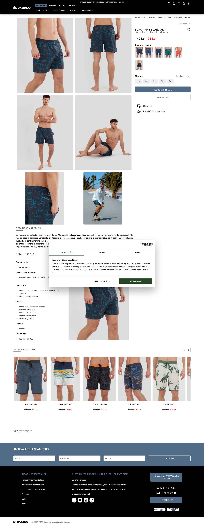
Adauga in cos (163, 89)
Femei (52, 5)
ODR (24, 499)
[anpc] (160, 509)
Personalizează (100, 281)
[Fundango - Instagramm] (86, 500)
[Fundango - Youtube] (80, 500)
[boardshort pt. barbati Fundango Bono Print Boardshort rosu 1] (178, 52)
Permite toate (135, 281)
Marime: (139, 76)
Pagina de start (140, 17)
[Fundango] (22, 7)
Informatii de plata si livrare (33, 485)
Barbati (41, 5)
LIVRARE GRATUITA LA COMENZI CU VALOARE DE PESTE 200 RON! (102, 2)
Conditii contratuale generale (33, 489)
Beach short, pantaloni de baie (179, 17)
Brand (72, 5)
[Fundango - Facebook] (74, 500)
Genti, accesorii (59, 11)
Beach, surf (87, 11)
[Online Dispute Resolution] (173, 509)
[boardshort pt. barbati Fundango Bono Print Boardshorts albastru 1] (158, 52)
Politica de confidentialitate (33, 480)
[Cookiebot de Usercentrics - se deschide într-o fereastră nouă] (142, 244)
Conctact (25, 494)
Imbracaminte (42, 11)
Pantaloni (161, 17)
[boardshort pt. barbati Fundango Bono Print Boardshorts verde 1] (168, 52)
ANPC (24, 504)
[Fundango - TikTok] (91, 500)
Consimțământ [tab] (66, 252)
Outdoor (74, 11)
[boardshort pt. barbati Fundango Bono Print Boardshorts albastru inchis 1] (149, 52)
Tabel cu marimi (183, 76)
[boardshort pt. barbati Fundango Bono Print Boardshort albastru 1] (139, 65)
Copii (62, 5)
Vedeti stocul (163, 97)
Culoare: (139, 45)
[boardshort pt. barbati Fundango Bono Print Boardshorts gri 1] (139, 52)
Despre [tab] (137, 252)
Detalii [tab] (102, 252)
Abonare (169, 458)
